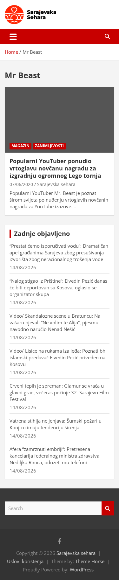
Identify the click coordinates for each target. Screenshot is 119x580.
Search (108, 508)
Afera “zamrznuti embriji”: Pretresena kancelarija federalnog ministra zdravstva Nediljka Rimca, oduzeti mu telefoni (54, 456)
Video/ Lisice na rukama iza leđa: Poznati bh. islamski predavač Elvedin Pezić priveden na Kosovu (58, 357)
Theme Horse (89, 561)
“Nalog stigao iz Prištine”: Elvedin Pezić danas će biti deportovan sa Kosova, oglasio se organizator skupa (58, 287)
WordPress (82, 569)
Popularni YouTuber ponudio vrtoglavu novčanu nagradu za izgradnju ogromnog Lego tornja (55, 168)
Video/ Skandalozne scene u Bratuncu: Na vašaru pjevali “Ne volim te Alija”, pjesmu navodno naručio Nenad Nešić (55, 322)
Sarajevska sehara (56, 184)
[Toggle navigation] (13, 36)
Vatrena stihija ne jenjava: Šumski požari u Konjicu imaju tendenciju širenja (56, 424)
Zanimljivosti (49, 145)
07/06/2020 (21, 184)
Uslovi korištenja (25, 561)
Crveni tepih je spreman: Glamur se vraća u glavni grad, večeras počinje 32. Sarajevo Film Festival (59, 392)
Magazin (20, 145)
